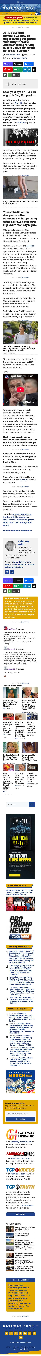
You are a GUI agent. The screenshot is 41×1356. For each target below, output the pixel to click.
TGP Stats (20, 1214)
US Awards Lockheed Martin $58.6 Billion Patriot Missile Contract (24, 1262)
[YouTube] (20, 1337)
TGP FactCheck (27, 1205)
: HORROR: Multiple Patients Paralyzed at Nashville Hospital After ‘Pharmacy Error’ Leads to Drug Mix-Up (21, 1061)
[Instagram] (34, 1333)
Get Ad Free (24, 1349)
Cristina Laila (23, 543)
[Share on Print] (18, 75)
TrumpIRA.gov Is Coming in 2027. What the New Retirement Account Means (24, 1268)
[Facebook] (20, 1333)
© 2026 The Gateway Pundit (20, 1343)
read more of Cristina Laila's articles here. (19, 565)
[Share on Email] (14, 75)
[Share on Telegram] (25, 69)
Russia (23, 479)
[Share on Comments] (5, 75)
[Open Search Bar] (31, 13)
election (30, 246)
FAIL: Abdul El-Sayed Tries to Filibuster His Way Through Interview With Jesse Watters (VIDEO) (22, 1000)
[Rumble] (25, 1333)
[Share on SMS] (10, 75)
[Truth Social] (6, 1333)
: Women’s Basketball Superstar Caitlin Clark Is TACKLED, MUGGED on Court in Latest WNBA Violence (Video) (22, 1017)
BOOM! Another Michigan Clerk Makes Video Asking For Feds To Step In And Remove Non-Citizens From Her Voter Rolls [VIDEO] (22, 991)
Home (8, 1347)
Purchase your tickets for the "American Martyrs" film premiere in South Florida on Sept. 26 (20, 20)
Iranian (21, 122)
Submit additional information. (17, 530)
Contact (24, 1347)
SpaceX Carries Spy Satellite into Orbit (22, 1234)
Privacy (32, 1347)
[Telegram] (29, 1333)
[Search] (32, 804)
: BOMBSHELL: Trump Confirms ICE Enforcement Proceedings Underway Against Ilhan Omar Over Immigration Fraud (22, 1051)
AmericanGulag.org (20, 1158)
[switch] (38, 13)
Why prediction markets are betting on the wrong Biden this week (24, 1255)
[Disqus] (20, 651)
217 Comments (20, 58)
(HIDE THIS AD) (25, 27)
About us (16, 1347)
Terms (15, 1349)
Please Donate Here (20, 1280)
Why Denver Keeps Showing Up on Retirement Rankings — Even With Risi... (24, 1242)
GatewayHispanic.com (21, 1142)
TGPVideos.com (18, 1174)
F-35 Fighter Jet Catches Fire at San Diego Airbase (24, 1248)
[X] (16, 1333)
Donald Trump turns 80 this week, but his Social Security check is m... (25, 1229)
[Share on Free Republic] (34, 69)
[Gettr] (11, 1333)
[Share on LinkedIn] (29, 69)
